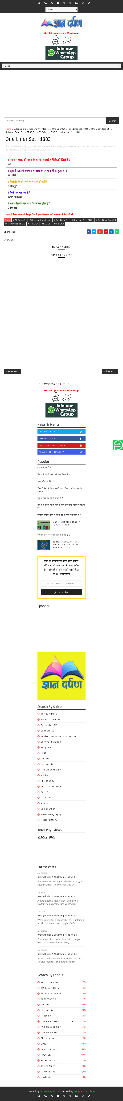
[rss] (70, 3)
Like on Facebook (49, 438)
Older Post (109, 371)
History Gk (47, 764)
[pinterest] (51, 3)
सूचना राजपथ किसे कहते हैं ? (50, 498)
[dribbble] (64, 3)
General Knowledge (39, 128)
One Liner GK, (73, 146)
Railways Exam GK (14, 132)
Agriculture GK (49, 714)
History (45, 758)
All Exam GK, (40, 146)
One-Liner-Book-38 (100, 128)
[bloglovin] (58, 3)
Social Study (48, 809)
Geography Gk (49, 999)
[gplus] (45, 3)
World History (49, 820)
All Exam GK (20, 128)
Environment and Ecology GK (59, 736)
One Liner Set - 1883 (78, 128)
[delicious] (89, 3)
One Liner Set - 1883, (90, 146)
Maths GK (46, 775)
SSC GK (42, 132)
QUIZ (44, 1043)
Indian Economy (51, 769)
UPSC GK (54, 132)
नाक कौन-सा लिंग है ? (47, 481)
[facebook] (33, 3)
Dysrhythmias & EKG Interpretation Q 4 (57, 935)
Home (8, 128)
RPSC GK (31, 132)
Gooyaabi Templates (84, 1091)
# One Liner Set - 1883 (82, 220)
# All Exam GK (19, 220)
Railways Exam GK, (18, 149)
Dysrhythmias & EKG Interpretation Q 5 (57, 954)
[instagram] (83, 3)
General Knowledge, (56, 146)
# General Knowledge (40, 220)
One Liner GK (58, 128)
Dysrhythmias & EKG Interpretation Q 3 (57, 915)
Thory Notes (48, 1071)
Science (45, 803)
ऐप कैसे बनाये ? (44, 467)
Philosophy (47, 781)
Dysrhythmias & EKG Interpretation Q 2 (57, 896)
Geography (47, 747)
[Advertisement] (61, 94)
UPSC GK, (49, 149)
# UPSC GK (59, 223)
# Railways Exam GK (15, 223)
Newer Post (12, 371)
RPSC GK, (32, 149)
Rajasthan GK (49, 1060)
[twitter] (39, 3)
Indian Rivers (49, 1032)
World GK (46, 1077)
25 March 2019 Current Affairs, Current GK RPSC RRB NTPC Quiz (67, 545)
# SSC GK (45, 223)
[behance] (76, 3)
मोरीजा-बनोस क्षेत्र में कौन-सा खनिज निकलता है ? (59, 515)
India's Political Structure (57, 1021)
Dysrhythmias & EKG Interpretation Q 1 (57, 877)
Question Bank (50, 1049)
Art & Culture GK (51, 719)
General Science (51, 741)
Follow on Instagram (52, 452)
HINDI (44, 753)
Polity (44, 792)
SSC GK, (41, 149)
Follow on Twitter (50, 432)
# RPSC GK (33, 223)
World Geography (51, 814)
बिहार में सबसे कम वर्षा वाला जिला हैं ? (53, 474)
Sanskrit (46, 797)
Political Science (51, 786)
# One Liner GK (61, 220)
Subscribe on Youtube (52, 445)
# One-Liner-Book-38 (106, 220)
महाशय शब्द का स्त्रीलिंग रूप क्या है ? (53, 535)
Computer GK (49, 725)
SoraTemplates (48, 1091)
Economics (47, 730)
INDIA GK (46, 1016)
